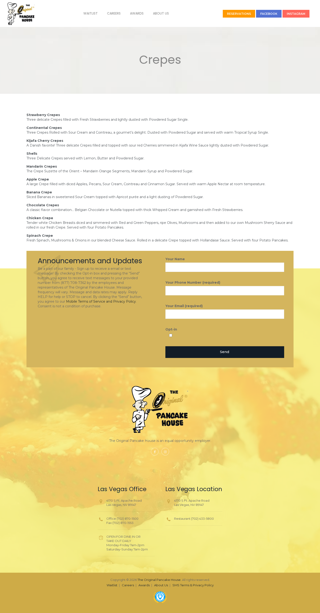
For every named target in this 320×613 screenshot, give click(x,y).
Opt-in (171, 329)
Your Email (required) (184, 306)
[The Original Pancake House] (21, 13)
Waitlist (90, 13)
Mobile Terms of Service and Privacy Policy (101, 301)
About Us (161, 13)
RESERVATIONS (239, 13)
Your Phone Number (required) (192, 282)
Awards (137, 13)
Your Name (175, 259)
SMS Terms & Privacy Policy (193, 585)
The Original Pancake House (159, 580)
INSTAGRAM (296, 13)
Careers (114, 13)
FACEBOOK (268, 13)
